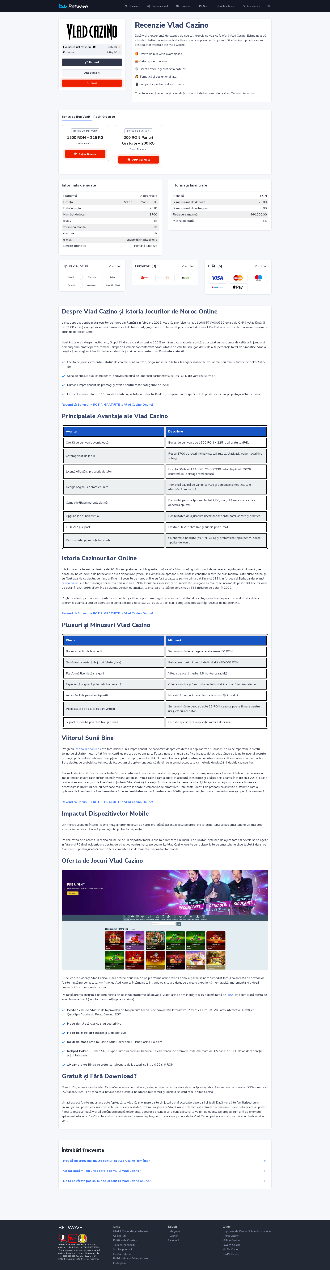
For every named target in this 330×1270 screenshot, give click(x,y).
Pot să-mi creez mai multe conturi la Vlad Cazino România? (106, 1161)
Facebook (174, 1240)
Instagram (119, 1263)
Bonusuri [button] (134, 6)
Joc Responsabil (123, 1249)
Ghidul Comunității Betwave (130, 1231)
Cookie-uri (119, 1236)
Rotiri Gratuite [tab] (104, 117)
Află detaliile (92, 73)
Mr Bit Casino (231, 1249)
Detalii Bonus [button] (83, 143)
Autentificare (227, 6)
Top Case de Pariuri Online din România (247, 1231)
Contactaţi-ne (122, 1254)
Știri (205, 6)
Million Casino (231, 1240)
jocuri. (230, 995)
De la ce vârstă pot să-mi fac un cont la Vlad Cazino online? (107, 1181)
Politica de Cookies (125, 1240)
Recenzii (94, 62)
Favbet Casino (231, 1245)
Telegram (174, 1231)
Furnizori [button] (186, 6)
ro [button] (268, 6)
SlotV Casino (231, 1254)
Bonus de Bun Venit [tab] (76, 117)
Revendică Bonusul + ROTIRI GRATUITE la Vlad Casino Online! (107, 405)
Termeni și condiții (124, 1245)
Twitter (173, 1236)
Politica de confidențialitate (130, 1258)
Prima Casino (231, 1236)
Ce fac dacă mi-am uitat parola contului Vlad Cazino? (102, 1171)
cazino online (70, 583)
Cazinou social (160, 6)
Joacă (94, 83)
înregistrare (253, 6)
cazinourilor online (87, 749)
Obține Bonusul (87, 154)
